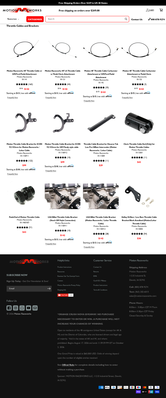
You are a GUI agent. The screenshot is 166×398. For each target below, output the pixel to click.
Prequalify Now (12, 97)
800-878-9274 (157, 19)
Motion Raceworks (22, 314)
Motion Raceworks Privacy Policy (68, 285)
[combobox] (87, 19)
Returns (96, 272)
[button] (35, 19)
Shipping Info (61, 290)
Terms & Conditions (100, 290)
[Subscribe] (49, 288)
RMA (95, 276)
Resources (60, 272)
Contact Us (136, 19)
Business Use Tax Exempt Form (68, 276)
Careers (60, 281)
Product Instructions (100, 285)
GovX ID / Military (99, 281)
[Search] (126, 19)
